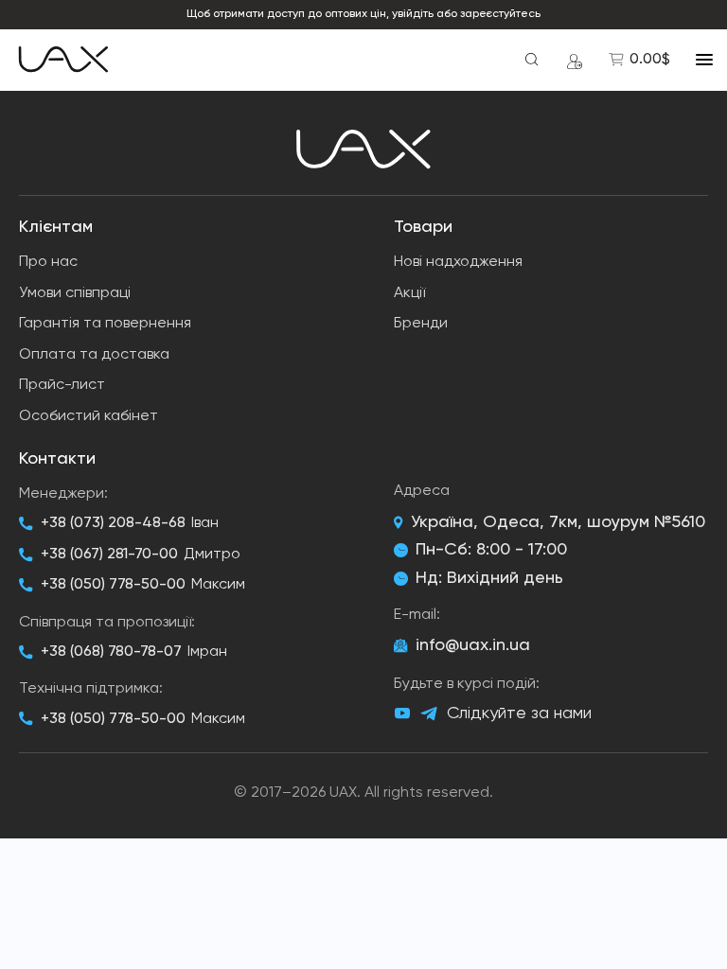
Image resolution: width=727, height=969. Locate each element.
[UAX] (63, 59)
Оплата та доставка (94, 354)
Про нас (48, 262)
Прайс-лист (62, 385)
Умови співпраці (75, 293)
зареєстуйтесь (500, 14)
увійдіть (413, 14)
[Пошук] (532, 59)
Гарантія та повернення (105, 323)
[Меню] (704, 59)
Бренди (421, 323)
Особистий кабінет (88, 416)
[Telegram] (428, 714)
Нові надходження (458, 262)
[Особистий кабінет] (574, 59)
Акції (409, 293)
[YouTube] (402, 713)
